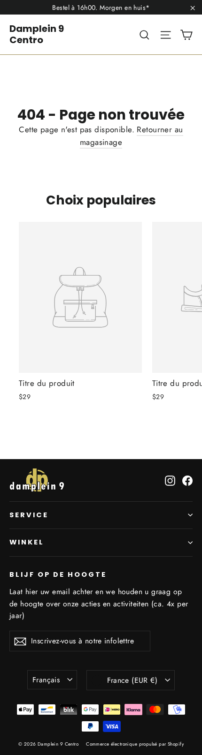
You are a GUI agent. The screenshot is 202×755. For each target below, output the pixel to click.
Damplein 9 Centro (36, 34)
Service (28, 515)
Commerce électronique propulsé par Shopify (135, 743)
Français (46, 679)
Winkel (26, 542)
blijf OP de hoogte (58, 574)
